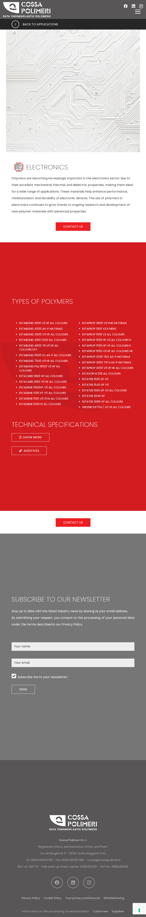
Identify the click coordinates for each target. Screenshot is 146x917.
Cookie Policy (53, 898)
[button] (138, 11)
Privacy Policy (31, 898)
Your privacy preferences (82, 898)
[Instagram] (141, 6)
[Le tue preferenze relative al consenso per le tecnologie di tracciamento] (139, 910)
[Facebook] (126, 6)
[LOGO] (26, 9)
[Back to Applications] (17, 24)
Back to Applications (40, 24)
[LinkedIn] (133, 6)
